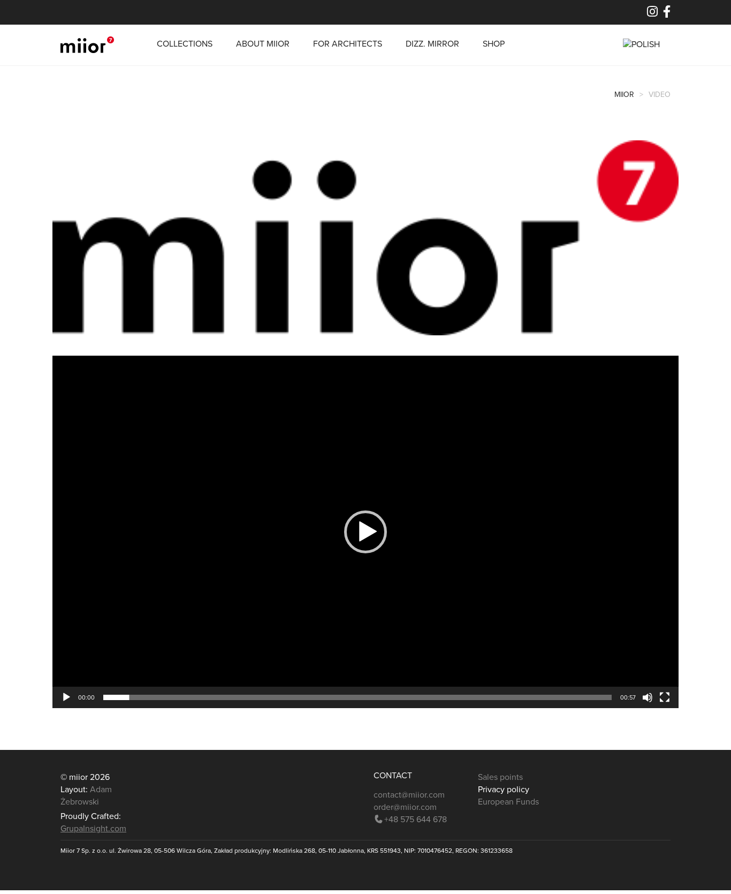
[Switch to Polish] (641, 45)
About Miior (263, 44)
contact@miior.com (409, 795)
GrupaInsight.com (93, 828)
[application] (365, 532)
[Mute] (647, 697)
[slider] (357, 697)
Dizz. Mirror (432, 44)
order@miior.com (405, 807)
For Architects (347, 44)
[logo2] (365, 237)
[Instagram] (652, 13)
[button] (365, 531)
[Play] (66, 697)
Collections (184, 44)
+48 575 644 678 (415, 819)
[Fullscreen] (664, 697)
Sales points (500, 777)
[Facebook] (667, 13)
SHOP (494, 44)
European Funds (509, 802)
